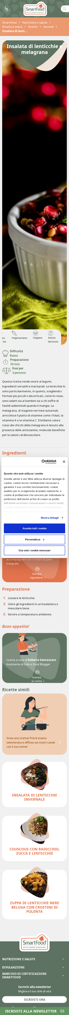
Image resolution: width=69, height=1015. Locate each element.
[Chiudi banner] (64, 462)
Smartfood (9, 22)
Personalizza (32, 539)
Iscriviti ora (34, 1000)
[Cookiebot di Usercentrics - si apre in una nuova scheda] (42, 461)
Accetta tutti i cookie (35, 528)
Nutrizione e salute (34, 22)
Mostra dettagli (50, 517)
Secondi (48, 27)
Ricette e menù (12, 27)
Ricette (33, 27)
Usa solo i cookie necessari (34, 550)
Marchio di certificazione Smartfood (24, 975)
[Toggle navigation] (6, 8)
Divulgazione (13, 967)
